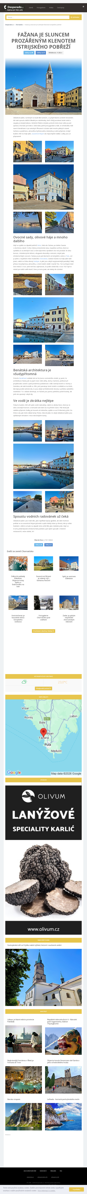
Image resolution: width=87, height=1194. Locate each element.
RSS (61, 1171)
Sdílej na (38, 545)
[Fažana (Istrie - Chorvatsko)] (27, 151)
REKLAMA (53, 1171)
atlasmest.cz (30, 1177)
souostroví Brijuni (38, 134)
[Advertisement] (43, 655)
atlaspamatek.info (42, 1177)
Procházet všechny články (43, 631)
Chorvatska (43, 259)
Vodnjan (36, 261)
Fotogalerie (41, 8)
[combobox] (37, 17)
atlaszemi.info (55, 1177)
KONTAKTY (43, 1171)
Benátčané (23, 378)
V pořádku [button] (76, 1189)
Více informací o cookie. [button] (46, 1191)
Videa (51, 8)
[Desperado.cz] (14, 6)
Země (31, 8)
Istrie (39, 245)
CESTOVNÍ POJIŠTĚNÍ (30, 1171)
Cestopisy (60, 8)
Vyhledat (75, 17)
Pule (67, 256)
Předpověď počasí (43, 688)
